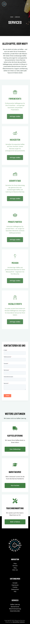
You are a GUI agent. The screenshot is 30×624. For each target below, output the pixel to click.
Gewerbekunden (15, 611)
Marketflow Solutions (19, 622)
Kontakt (15, 583)
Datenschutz (15, 589)
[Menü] (27, 4)
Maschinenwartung (15, 609)
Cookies (15, 587)
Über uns (15, 570)
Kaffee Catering (15, 604)
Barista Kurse (15, 607)
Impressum (15, 585)
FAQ (15, 591)
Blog (15, 568)
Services (15, 565)
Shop (15, 563)
